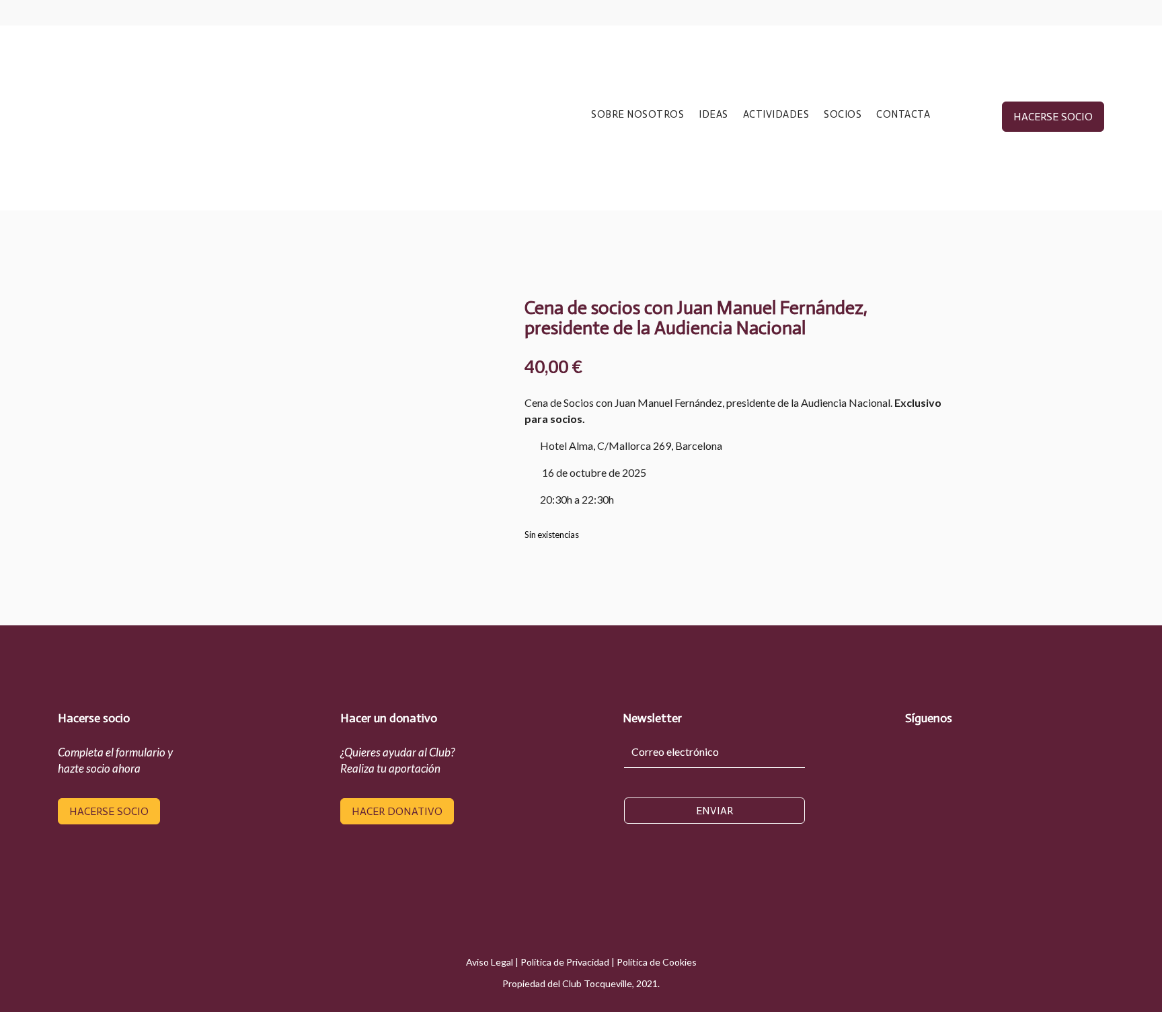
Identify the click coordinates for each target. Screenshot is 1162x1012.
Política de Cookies (657, 962)
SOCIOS (842, 115)
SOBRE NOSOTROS (637, 115)
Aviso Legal (489, 962)
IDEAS (713, 115)
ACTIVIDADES (776, 115)
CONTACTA (903, 115)
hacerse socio (1053, 116)
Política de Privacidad (564, 962)
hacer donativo (397, 811)
